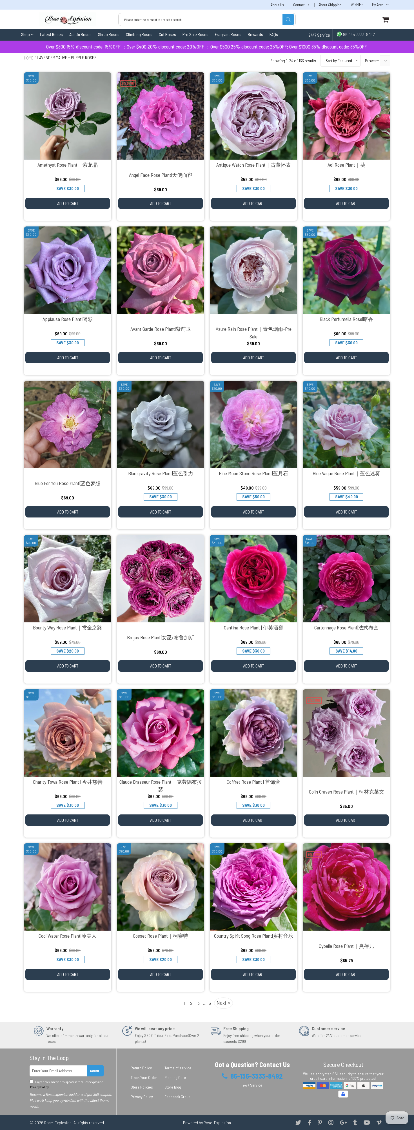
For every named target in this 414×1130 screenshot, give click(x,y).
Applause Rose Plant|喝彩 (68, 319)
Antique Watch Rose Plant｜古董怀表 (253, 165)
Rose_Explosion (58, 1122)
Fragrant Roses (228, 34)
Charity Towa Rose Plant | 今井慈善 (68, 782)
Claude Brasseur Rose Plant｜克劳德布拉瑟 (160, 785)
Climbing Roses (139, 34)
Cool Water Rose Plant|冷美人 (68, 936)
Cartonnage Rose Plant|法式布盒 (346, 627)
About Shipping (330, 5)
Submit (95, 1070)
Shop (26, 34)
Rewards (255, 34)
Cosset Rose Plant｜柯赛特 (160, 936)
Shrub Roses (108, 34)
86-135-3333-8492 (358, 34)
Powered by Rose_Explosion (207, 1122)
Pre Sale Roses (195, 34)
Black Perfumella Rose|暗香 (346, 319)
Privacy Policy (39, 1087)
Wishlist (357, 5)
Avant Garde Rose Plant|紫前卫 (160, 329)
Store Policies (142, 1087)
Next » (223, 1002)
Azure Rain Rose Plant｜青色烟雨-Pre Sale (253, 333)
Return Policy (141, 1067)
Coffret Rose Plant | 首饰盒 (253, 782)
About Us (277, 5)
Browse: (372, 60)
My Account (380, 5)
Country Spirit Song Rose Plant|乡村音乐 (253, 936)
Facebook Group (177, 1096)
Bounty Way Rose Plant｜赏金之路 (67, 627)
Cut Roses (167, 34)
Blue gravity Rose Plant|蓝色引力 (160, 473)
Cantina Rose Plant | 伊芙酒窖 (253, 627)
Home (29, 57)
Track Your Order (144, 1077)
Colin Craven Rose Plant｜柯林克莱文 (346, 791)
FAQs (274, 34)
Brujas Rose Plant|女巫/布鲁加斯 (160, 637)
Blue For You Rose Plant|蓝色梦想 (68, 483)
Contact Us (301, 5)
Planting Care (175, 1077)
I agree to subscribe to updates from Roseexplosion (66, 1084)
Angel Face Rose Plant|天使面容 (160, 175)
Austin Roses (80, 34)
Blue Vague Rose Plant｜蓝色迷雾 (346, 473)
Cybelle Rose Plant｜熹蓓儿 (346, 946)
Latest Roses (51, 34)
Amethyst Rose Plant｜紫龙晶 (67, 165)
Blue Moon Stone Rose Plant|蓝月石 (253, 473)
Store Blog (172, 1087)
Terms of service (177, 1067)
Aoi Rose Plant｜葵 (346, 165)
